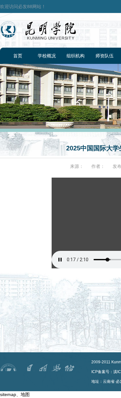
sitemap (8, 394)
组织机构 (75, 55)
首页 (17, 55)
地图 (25, 394)
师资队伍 (105, 55)
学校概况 (47, 55)
